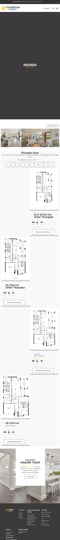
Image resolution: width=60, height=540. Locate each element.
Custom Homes (31, 521)
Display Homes (30, 519)
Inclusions (29, 523)
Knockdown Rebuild (32, 518)
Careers (20, 516)
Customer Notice (10, 535)
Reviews (21, 514)
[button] (57, 8)
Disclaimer (8, 534)
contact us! (40, 160)
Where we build (31, 524)
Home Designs (30, 514)
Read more (40, 1)
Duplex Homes (30, 516)
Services (21, 513)
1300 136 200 (30, 466)
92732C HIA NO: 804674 (23, 532)
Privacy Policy (9, 532)
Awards (20, 518)
